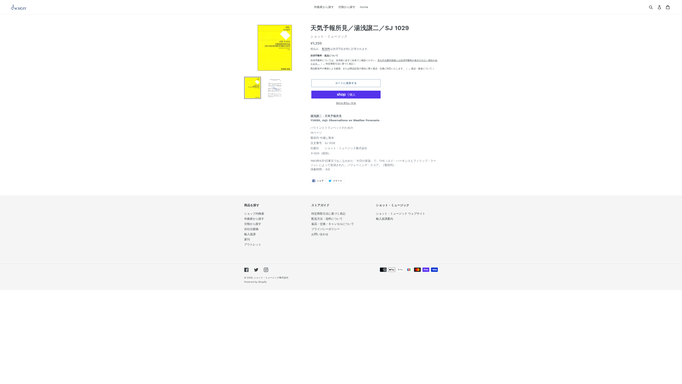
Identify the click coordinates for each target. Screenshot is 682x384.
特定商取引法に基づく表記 (339, 63)
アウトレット (252, 244)
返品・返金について (421, 68)
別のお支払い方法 (346, 103)
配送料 (326, 48)
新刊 (247, 239)
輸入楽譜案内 (384, 218)
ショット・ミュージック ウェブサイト (400, 213)
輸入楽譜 (250, 234)
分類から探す (252, 224)
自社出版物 (251, 229)
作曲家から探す (254, 218)
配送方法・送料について (327, 218)
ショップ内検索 (254, 213)
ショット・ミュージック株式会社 (271, 277)
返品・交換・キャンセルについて (332, 224)
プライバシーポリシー (325, 229)
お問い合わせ (319, 234)
